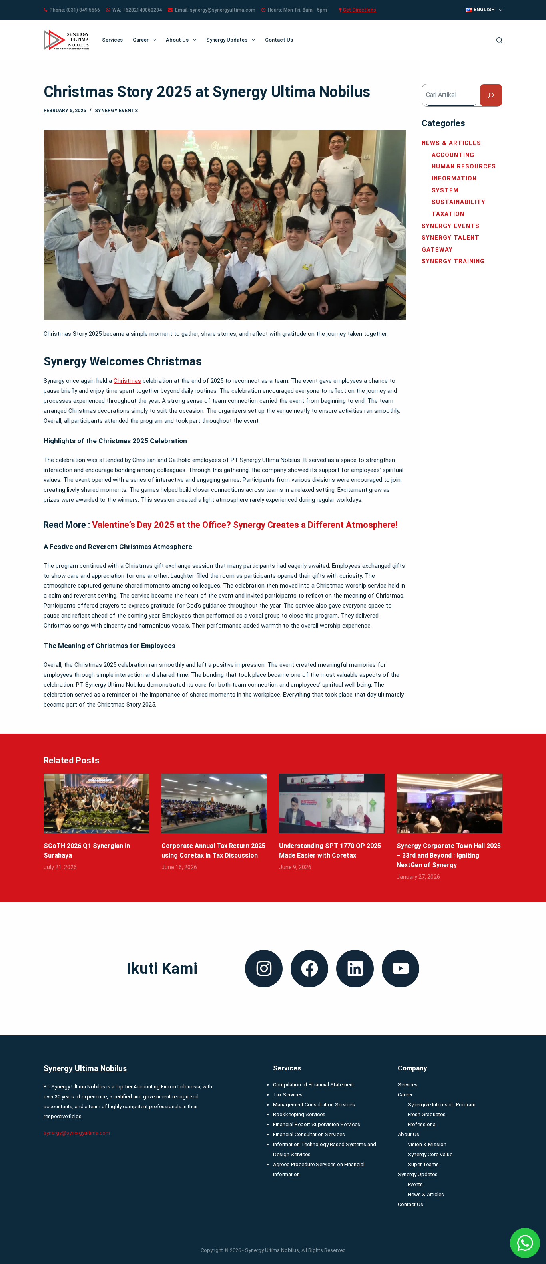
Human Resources (464, 166)
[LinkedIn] (355, 968)
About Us (177, 40)
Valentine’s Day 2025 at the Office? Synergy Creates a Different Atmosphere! (244, 525)
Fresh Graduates (427, 1114)
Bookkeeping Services (299, 1114)
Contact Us (279, 40)
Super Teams (423, 1164)
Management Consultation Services (314, 1104)
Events (415, 1184)
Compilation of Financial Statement (313, 1085)
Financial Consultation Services (309, 1134)
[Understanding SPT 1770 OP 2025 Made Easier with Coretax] (332, 803)
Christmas (127, 380)
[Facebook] (309, 968)
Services (112, 40)
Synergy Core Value (430, 1154)
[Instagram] (264, 968)
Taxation (448, 214)
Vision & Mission (427, 1144)
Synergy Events (116, 110)
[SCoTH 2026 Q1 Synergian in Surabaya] (96, 803)
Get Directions (359, 10)
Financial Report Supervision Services (316, 1124)
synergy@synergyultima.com (77, 1133)
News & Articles (451, 143)
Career (141, 40)
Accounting (453, 154)
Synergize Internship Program (442, 1104)
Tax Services (288, 1095)
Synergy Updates (226, 40)
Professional (422, 1124)
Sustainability (459, 202)
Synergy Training (453, 261)
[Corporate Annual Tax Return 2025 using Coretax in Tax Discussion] (214, 803)
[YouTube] (400, 968)
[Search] (499, 40)
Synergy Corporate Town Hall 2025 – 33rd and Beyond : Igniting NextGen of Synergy (449, 855)
